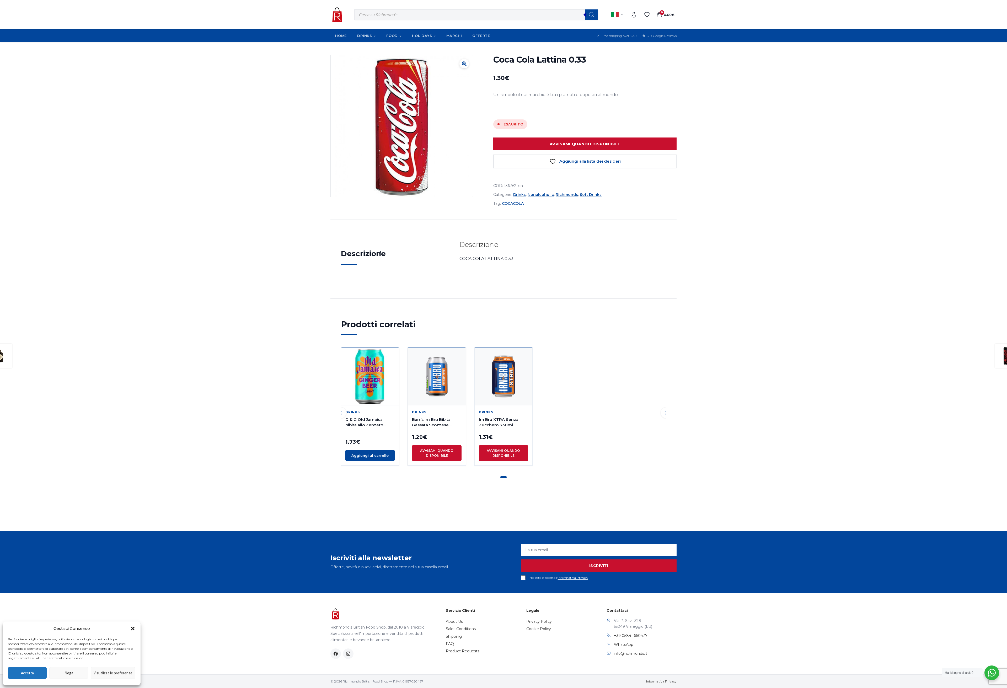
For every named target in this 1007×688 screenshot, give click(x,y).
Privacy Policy (539, 621)
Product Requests (462, 651)
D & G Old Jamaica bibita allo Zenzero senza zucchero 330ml (368, 422)
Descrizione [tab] (363, 253)
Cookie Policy (538, 628)
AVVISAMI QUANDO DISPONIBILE (585, 143)
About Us (454, 621)
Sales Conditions (461, 628)
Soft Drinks (591, 194)
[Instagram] (348, 653)
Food (392, 36)
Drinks (364, 36)
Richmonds (567, 194)
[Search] (591, 14)
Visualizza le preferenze (113, 672)
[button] (132, 628)
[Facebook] (335, 653)
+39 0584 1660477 (630, 635)
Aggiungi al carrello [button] (370, 455)
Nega (69, 672)
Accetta (27, 672)
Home (341, 36)
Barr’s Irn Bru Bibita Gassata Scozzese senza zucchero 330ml (435, 422)
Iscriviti (598, 565)
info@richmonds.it (630, 653)
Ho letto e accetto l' (558, 578)
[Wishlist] (647, 14)
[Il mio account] (634, 14)
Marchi (454, 36)
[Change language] (617, 14)
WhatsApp (623, 644)
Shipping (454, 636)
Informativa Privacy (573, 578)
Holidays (422, 36)
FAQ (450, 643)
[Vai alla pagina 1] (503, 477)
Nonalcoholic (541, 194)
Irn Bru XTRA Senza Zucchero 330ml (498, 422)
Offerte (481, 36)
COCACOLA (513, 203)
